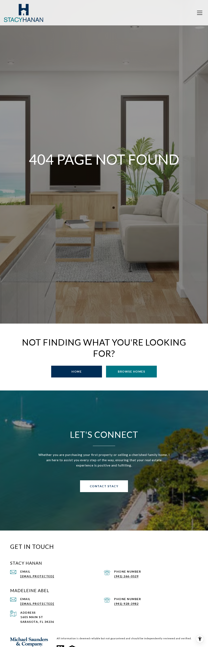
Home (77, 371)
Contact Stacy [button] (104, 486)
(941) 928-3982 (126, 603)
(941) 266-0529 (126, 576)
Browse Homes (131, 371)
